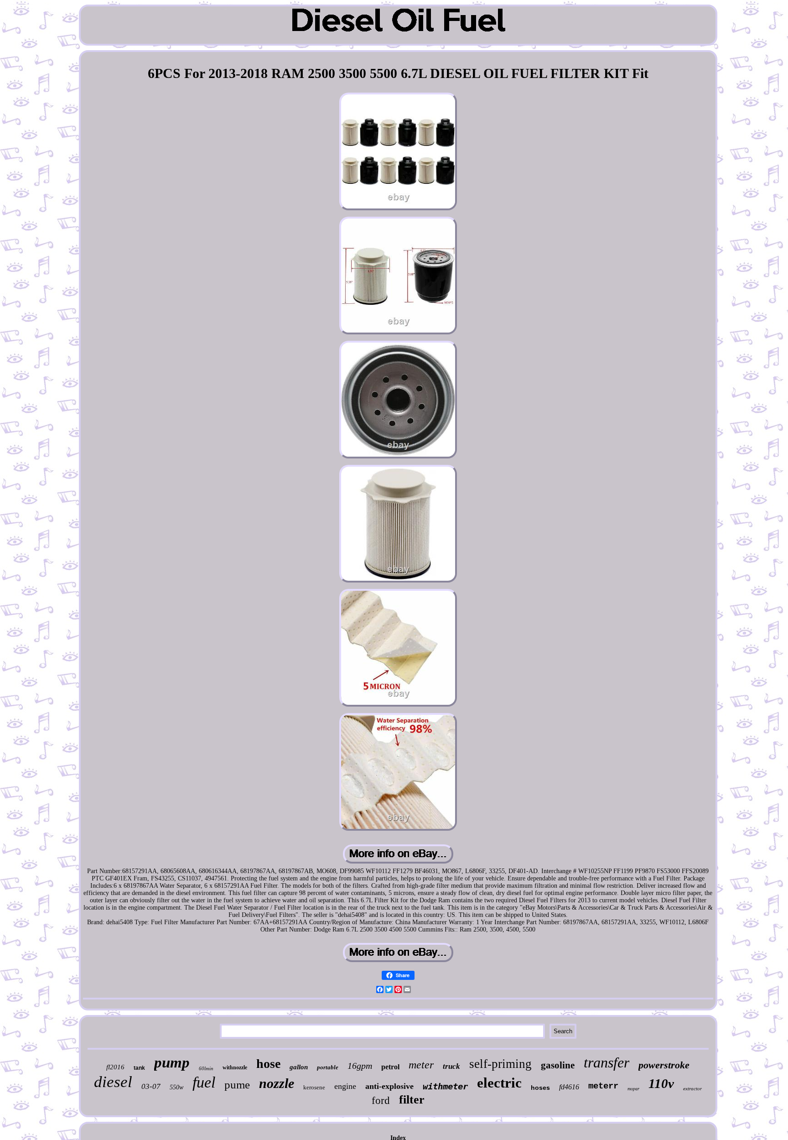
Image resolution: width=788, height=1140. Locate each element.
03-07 (151, 1086)
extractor (692, 1088)
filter (412, 1099)
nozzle (276, 1083)
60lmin (206, 1068)
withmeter (445, 1086)
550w (176, 1087)
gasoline (558, 1065)
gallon (299, 1067)
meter (421, 1065)
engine (345, 1086)
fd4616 (569, 1087)
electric (499, 1083)
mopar (633, 1088)
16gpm (359, 1066)
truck (451, 1066)
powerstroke (664, 1065)
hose (268, 1064)
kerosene (314, 1087)
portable (327, 1067)
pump (172, 1062)
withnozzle (235, 1067)
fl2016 (115, 1067)
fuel (203, 1082)
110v (661, 1083)
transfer (606, 1062)
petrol (390, 1067)
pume (237, 1084)
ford (381, 1100)
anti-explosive (389, 1086)
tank (139, 1068)
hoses (540, 1087)
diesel (113, 1082)
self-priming (500, 1064)
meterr (603, 1086)
